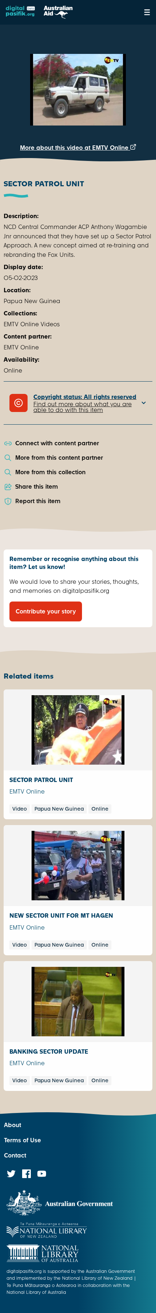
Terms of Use (22, 1140)
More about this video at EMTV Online (75, 148)
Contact (15, 1155)
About (12, 1125)
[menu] (147, 12)
